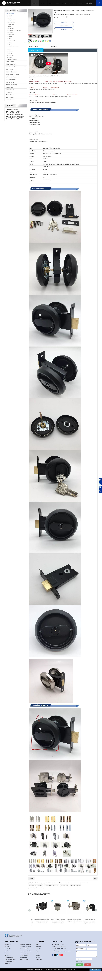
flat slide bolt (83, 882)
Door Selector (10, 51)
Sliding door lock (9, 957)
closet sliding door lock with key (51, 885)
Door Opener (9, 57)
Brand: (52, 46)
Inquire (62, 22)
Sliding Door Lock (11, 20)
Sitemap (60, 969)
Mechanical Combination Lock (14, 30)
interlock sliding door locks (60, 882)
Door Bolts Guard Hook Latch (13, 47)
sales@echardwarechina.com (63, 951)
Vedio (37, 953)
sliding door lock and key (34, 882)
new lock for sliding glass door (35, 885)
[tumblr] (60, 955)
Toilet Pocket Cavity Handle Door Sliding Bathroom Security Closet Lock (55, 921)
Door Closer (9, 49)
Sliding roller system (10, 961)
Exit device (7, 946)
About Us (43, 3)
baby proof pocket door (47, 882)
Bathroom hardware (25, 946)
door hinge (7, 955)
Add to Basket (63, 26)
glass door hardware (10, 959)
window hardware (25, 953)
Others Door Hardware (12, 59)
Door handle (8, 951)
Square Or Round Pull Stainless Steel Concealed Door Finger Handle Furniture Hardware (38, 921)
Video (57, 3)
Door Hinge (9, 42)
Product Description (36, 50)
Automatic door (24, 959)
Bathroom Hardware (11, 77)
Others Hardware (10, 100)
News (50, 3)
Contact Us (81, 3)
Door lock (7, 953)
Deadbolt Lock (11, 24)
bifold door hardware (11, 84)
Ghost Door (9, 92)
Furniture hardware (25, 948)
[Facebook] (52, 955)
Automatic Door (10, 89)
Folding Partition (10, 82)
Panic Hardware (10, 61)
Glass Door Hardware (11, 67)
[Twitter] (55, 955)
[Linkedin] (57, 955)
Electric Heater (10, 97)
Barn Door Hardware (11, 72)
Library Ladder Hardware (12, 74)
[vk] (62, 955)
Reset (87, 964)
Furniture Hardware (11, 69)
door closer (8, 944)
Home (28, 3)
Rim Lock (10, 36)
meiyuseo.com (71, 969)
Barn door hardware (25, 944)
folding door (23, 957)
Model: (30, 46)
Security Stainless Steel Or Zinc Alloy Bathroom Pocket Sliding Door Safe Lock (87, 921)
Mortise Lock (10, 32)
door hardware (8, 948)
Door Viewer (9, 53)
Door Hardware (10, 13)
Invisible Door (9, 87)
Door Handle (9, 15)
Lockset (9, 26)
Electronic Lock (11, 28)
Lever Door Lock (11, 22)
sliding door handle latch (75, 885)
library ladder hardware (26, 951)
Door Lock (9, 18)
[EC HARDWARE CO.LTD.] (14, 935)
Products (35, 3)
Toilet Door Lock (11, 40)
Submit (79, 964)
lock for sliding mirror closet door (36, 887)
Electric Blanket (10, 95)
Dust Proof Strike (10, 55)
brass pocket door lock (73, 882)
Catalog (64, 3)
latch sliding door (64, 885)
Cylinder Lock (11, 34)
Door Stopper (10, 44)
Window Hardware (11, 79)
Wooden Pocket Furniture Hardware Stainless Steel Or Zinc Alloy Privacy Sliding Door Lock (71, 921)
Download (72, 3)
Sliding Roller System (11, 64)
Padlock (9, 38)
